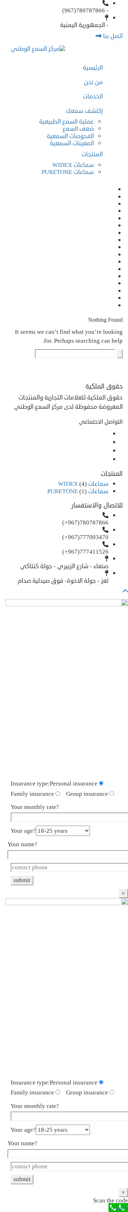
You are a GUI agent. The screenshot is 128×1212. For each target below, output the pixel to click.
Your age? (23, 831)
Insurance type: (30, 783)
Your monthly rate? (35, 807)
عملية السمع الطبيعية (66, 121)
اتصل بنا (112, 36)
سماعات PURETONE (68, 172)
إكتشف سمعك (84, 111)
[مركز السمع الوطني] (38, 49)
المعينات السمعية (72, 143)
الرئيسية (93, 67)
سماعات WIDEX (73, 165)
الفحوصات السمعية (70, 136)
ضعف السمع (78, 128)
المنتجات (92, 154)
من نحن (93, 82)
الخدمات (93, 96)
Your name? (22, 844)
